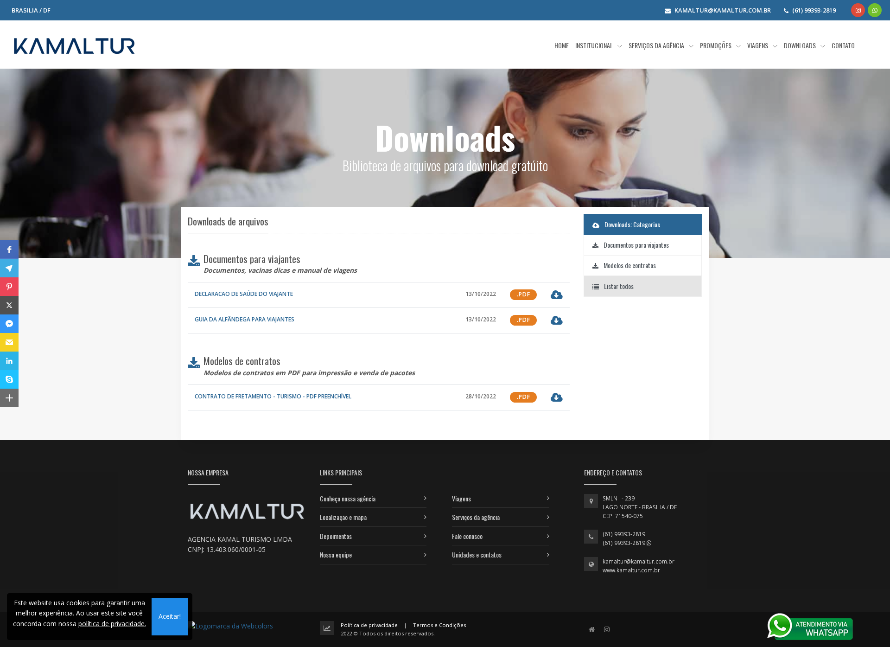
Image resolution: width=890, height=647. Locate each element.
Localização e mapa (343, 517)
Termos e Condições (439, 624)
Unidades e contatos (477, 554)
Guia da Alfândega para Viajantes (244, 319)
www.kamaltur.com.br (631, 570)
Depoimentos (336, 536)
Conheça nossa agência (347, 498)
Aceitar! (170, 616)
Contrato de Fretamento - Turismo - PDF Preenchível (273, 396)
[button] (9, 249)
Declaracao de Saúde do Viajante (244, 294)
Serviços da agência (476, 517)
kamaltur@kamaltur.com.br (638, 561)
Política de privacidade (369, 624)
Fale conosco (467, 536)
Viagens (461, 498)
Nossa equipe (336, 554)
